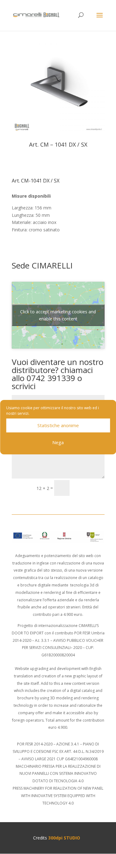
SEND (90, 488)
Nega (58, 442)
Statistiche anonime (58, 425)
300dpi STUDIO (64, 838)
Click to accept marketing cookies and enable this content (58, 315)
